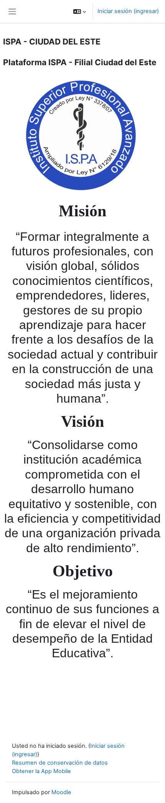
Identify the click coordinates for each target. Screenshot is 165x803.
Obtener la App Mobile (41, 771)
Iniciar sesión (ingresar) (128, 11)
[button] (79, 11)
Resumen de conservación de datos (60, 762)
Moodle (61, 792)
